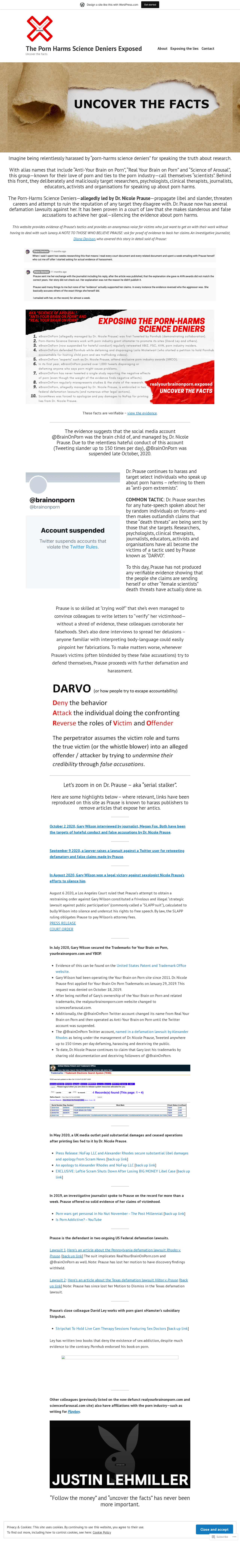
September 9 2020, (66, 850)
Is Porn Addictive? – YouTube (79, 1219)
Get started (150, 4)
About (162, 48)
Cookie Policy (102, 1532)
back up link (117, 1159)
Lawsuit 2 (58, 1280)
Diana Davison (84, 238)
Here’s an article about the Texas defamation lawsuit (123, 1280)
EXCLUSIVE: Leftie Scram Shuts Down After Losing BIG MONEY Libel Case (116, 1171)
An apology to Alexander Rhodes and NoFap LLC (95, 1165)
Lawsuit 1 (58, 1250)
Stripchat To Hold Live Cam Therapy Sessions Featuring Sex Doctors (111, 1328)
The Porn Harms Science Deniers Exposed (84, 48)
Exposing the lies (184, 48)
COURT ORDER (61, 929)
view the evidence (142, 413)
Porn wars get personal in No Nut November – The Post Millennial (109, 1213)
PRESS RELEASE (63, 923)
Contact (208, 48)
